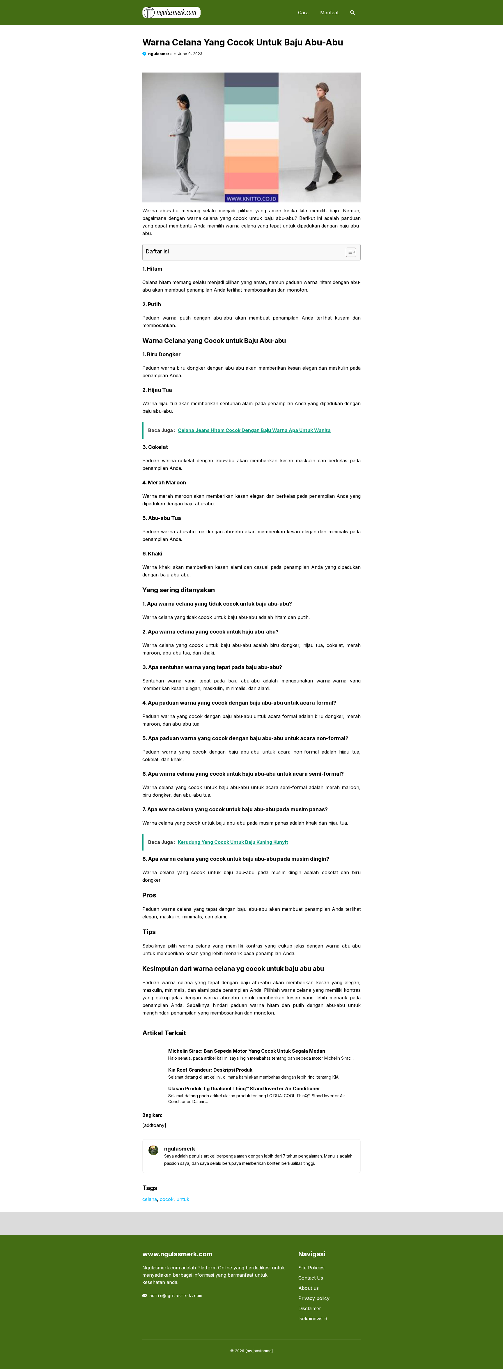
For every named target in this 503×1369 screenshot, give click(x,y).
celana (149, 1199)
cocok (166, 1199)
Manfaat (329, 12)
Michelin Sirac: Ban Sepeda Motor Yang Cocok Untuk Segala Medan (246, 1051)
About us (308, 1288)
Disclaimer (309, 1308)
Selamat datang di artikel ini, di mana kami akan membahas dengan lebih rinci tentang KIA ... (255, 1077)
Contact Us (310, 1278)
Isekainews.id (312, 1319)
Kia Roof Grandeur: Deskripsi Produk (210, 1070)
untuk (182, 1199)
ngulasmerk (160, 53)
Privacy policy (314, 1298)
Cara (303, 12)
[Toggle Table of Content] (348, 252)
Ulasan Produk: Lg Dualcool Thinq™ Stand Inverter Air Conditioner (244, 1088)
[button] (352, 12)
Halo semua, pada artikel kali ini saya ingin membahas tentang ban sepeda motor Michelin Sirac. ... (261, 1058)
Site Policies (311, 1268)
